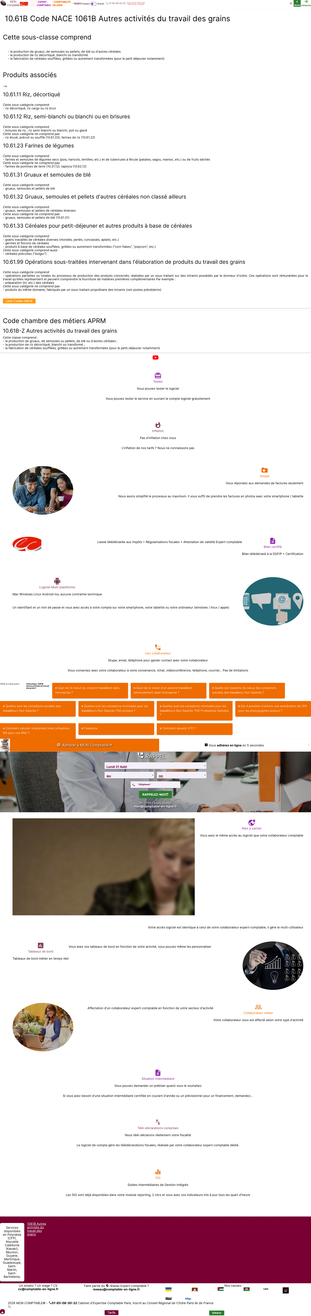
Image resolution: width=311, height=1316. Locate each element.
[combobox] (155, 765)
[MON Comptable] (2, 1311)
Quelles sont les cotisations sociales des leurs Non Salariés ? (32, 708)
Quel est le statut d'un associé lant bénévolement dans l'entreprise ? (163, 690)
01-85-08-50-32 (64, 1303)
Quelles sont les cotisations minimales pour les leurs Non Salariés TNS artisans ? (114, 708)
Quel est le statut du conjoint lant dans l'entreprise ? (87, 690)
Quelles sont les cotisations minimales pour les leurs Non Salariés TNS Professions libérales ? (194, 710)
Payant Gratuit (93, 3)
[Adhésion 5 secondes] (308, 745)
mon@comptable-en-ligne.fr (155, 806)
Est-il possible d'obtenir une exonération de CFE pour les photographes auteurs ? (272, 708)
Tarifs (112, 1312)
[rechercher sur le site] (9, 1307)
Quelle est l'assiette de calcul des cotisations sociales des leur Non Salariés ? (244, 690)
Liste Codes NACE (19, 301)
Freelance (90, 728)
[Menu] (291, 3)
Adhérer (216, 1313)
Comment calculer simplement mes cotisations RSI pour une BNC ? (36, 731)
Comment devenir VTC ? (179, 728)
